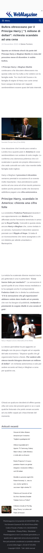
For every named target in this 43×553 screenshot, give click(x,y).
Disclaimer (32, 531)
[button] (40, 20)
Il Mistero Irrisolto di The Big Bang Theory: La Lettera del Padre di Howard (23, 509)
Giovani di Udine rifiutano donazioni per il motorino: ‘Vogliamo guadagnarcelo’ (22, 435)
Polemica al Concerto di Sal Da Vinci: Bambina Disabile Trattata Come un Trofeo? (23, 496)
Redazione (11, 531)
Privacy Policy (22, 531)
